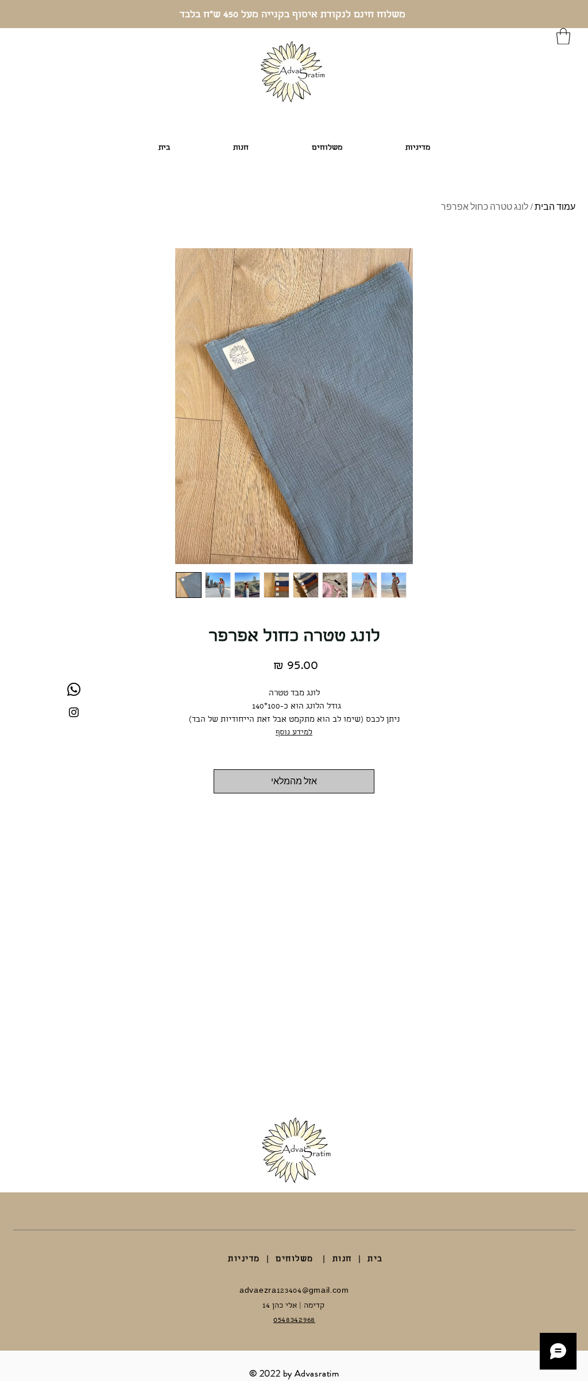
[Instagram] (73, 712)
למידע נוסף (294, 733)
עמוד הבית (555, 206)
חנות (342, 1259)
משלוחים (295, 1259)
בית (375, 1259)
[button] (563, 36)
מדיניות (244, 1259)
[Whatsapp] (73, 689)
